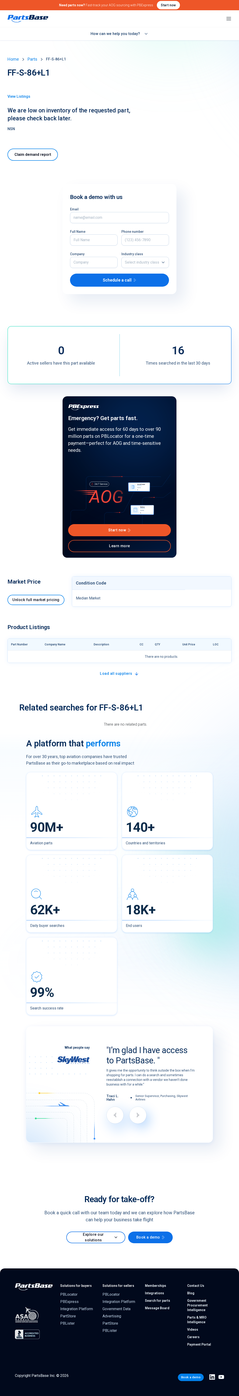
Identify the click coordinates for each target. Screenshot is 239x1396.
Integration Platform (76, 1309)
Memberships (155, 1286)
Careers (193, 1337)
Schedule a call (117, 280)
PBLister (67, 1323)
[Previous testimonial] (115, 1115)
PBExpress (69, 1301)
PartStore (68, 1316)
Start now (168, 5)
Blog (190, 1293)
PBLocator (68, 1294)
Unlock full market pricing (35, 600)
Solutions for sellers (118, 1286)
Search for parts (157, 1300)
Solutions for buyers (76, 1286)
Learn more (119, 546)
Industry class (132, 254)
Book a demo (148, 1237)
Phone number (132, 231)
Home (13, 59)
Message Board (157, 1308)
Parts (32, 59)
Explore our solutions (93, 1237)
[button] (145, 262)
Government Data (116, 1309)
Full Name (77, 231)
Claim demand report (32, 154)
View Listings (18, 96)
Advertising (111, 1316)
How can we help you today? (115, 33)
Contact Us (195, 1286)
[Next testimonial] (138, 1115)
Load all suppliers (116, 673)
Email (74, 209)
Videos (192, 1329)
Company (77, 254)
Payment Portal (199, 1344)
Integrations (154, 1293)
